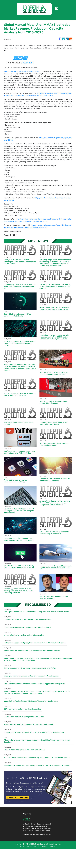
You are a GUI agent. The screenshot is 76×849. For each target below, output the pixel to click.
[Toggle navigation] (56, 8)
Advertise (43, 846)
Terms (22, 846)
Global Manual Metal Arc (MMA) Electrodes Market (22, 71)
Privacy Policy (32, 846)
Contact (52, 846)
